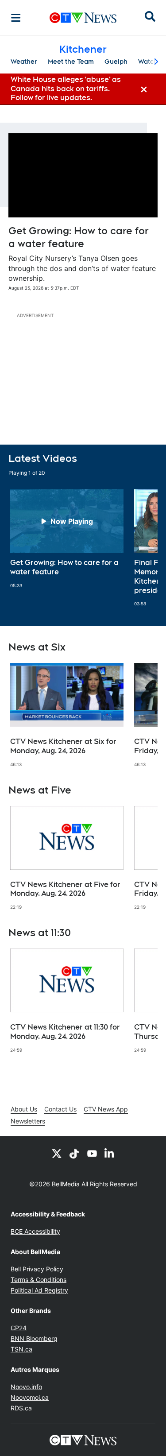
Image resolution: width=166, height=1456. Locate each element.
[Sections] (16, 18)
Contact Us (60, 1109)
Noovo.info (26, 1386)
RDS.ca (21, 1408)
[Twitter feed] (56, 1153)
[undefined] (67, 539)
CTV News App (106, 1109)
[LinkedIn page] (109, 1153)
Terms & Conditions (38, 1279)
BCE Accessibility (35, 1231)
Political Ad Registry (39, 1290)
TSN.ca (21, 1349)
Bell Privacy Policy (37, 1269)
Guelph (115, 61)
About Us (24, 1109)
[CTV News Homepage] (83, 17)
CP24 (19, 1328)
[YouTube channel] (92, 1153)
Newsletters (28, 1121)
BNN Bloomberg (34, 1338)
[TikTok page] (74, 1153)
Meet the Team (71, 61)
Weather (24, 61)
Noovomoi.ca (30, 1397)
